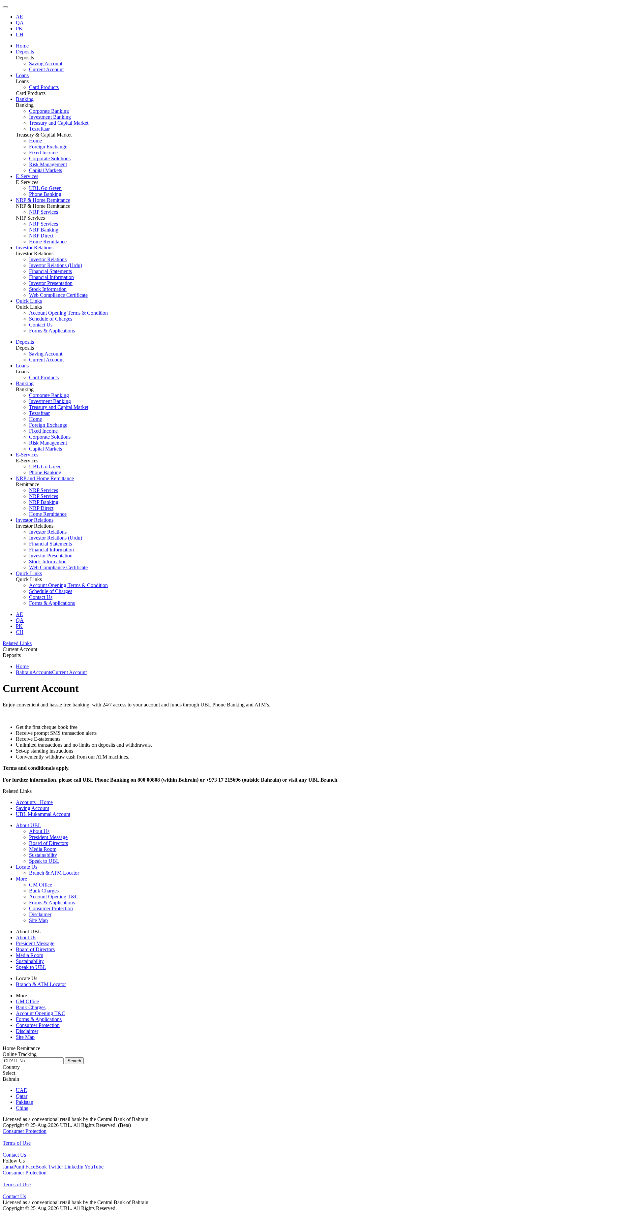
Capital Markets (45, 170)
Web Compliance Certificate (58, 295)
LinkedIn (73, 1166)
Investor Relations (48, 259)
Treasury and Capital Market (58, 123)
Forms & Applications (52, 330)
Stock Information (48, 289)
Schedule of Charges (50, 319)
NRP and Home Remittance (45, 478)
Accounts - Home (34, 802)
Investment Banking (50, 117)
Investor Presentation (51, 283)
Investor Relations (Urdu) (55, 265)
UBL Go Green (45, 188)
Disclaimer (40, 914)
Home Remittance (48, 241)
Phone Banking (45, 194)
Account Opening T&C (53, 896)
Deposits (25, 342)
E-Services (27, 454)
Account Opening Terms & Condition (68, 313)
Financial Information (51, 277)
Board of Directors (48, 843)
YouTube (94, 1166)
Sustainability (43, 855)
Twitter (55, 1166)
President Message (48, 837)
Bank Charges (44, 890)
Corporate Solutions (50, 158)
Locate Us (26, 867)
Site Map (38, 920)
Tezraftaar (39, 129)
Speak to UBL (44, 861)
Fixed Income (43, 152)
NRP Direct (41, 235)
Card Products (44, 87)
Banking (25, 383)
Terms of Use (17, 1143)
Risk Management (48, 164)
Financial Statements (50, 271)
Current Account (46, 69)
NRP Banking (43, 230)
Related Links (17, 643)
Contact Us (40, 324)
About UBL (28, 825)
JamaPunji (13, 1166)
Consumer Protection (51, 908)
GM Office (40, 884)
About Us (39, 831)
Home (35, 140)
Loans (22, 365)
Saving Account (45, 63)
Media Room (42, 849)
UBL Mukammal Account (43, 814)
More (21, 879)
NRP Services (43, 212)
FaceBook (36, 1166)
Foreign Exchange (48, 146)
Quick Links (29, 573)
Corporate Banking (49, 111)
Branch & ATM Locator (54, 873)
